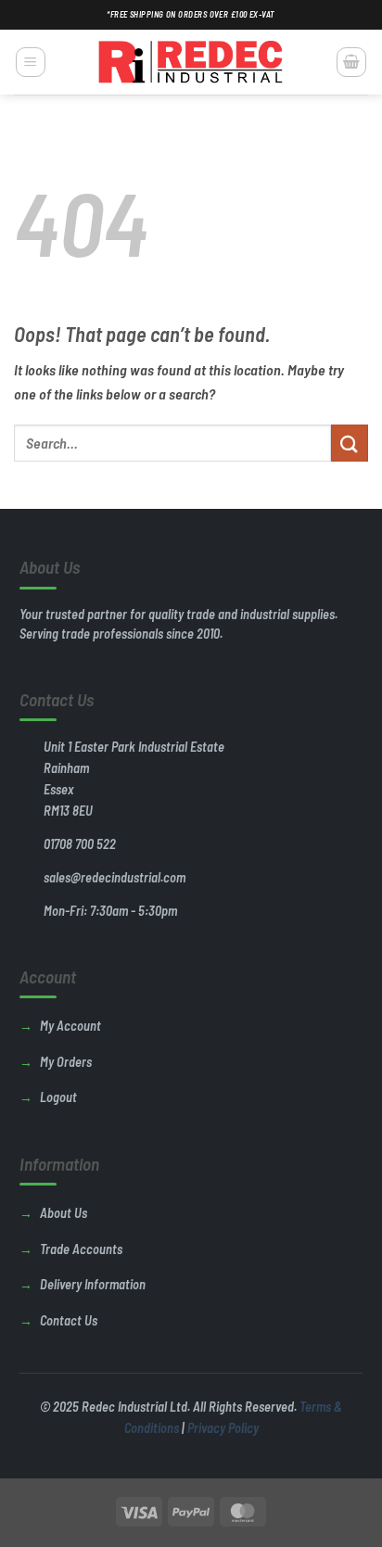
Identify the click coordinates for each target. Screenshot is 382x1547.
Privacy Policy (223, 1428)
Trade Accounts (81, 1249)
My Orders (66, 1062)
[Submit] (349, 443)
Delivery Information (93, 1284)
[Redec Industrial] (191, 62)
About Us (63, 1213)
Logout (58, 1097)
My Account (70, 1025)
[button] (30, 62)
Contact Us (68, 1320)
